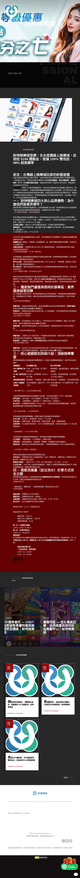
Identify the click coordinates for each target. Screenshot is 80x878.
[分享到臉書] (66, 840)
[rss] (70, 840)
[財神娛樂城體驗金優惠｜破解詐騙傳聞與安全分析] (11, 11)
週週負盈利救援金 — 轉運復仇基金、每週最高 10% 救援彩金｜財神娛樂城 (21, 704)
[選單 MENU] (74, 5)
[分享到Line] (63, 840)
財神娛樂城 (40, 23)
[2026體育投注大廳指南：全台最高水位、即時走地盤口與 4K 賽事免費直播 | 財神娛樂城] (20, 617)
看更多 (14, 580)
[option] (40, 31)
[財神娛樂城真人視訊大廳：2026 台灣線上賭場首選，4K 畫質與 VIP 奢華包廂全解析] (60, 617)
